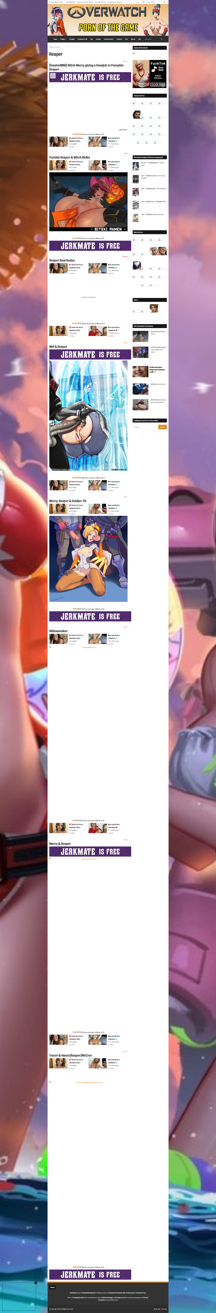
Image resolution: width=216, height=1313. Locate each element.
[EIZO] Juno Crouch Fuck (158, 384)
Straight (71, 39)
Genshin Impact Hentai (114, 2)
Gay (91, 39)
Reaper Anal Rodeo (62, 260)
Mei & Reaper (58, 346)
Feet (126, 39)
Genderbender (109, 39)
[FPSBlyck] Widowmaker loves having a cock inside (158, 349)
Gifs (139, 39)
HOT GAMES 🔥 (70, 2)
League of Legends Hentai (85, 2)
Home (55, 39)
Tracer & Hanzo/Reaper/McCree (70, 1055)
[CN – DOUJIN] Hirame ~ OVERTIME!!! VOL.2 (153, 201)
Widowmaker (58, 631)
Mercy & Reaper (60, 843)
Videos (133, 39)
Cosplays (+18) (82, 39)
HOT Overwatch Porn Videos (143, 326)
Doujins (62, 39)
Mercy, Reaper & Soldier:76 (67, 501)
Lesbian (98, 39)
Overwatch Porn (100, 2)
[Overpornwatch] (108, 20)
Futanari (119, 39)
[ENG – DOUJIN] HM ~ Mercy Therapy (152, 214)
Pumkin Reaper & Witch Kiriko (69, 157)
